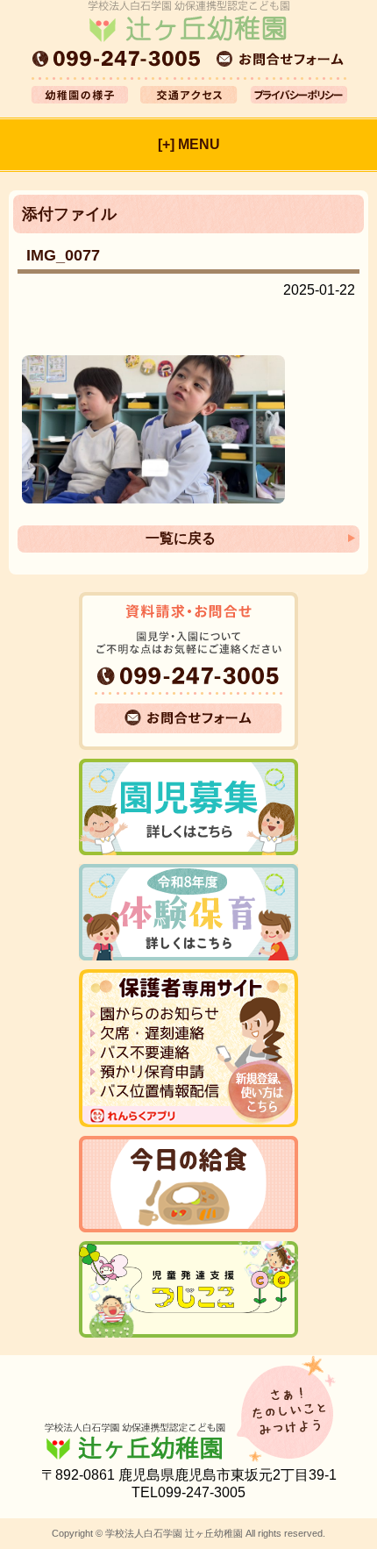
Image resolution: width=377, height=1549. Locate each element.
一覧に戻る (181, 538)
